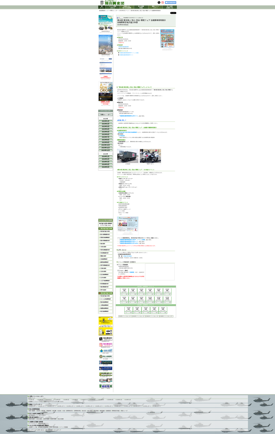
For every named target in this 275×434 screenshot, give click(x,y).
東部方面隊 (32, 419)
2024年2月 (105, 159)
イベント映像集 (64, 427)
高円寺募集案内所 (105, 265)
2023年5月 (105, 132)
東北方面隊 (61, 419)
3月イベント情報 (141, 294)
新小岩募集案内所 (105, 234)
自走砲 (59, 410)
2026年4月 (57, 399)
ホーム (101, 7)
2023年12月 (105, 150)
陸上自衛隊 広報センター (105, 376)
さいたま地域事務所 (105, 299)
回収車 (38, 410)
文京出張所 (103, 271)
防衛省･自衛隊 (106, 353)
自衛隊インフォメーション (36, 401)
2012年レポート (147, 406)
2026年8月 (92, 399)
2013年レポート (138, 406)
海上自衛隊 (105, 364)
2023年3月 (105, 126)
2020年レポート (81, 406)
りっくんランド (33, 423)
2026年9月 (101, 399)
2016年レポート (119, 406)
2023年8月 (105, 140)
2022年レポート (62, 406)
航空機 (54, 410)
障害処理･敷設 (116, 410)
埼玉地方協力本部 (105, 296)
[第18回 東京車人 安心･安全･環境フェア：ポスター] (167, 38)
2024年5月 (105, 167)
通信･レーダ (124, 410)
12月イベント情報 (167, 302)
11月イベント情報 (158, 302)
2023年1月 (105, 121)
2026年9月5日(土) (105, 32)
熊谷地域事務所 (104, 302)
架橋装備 (108, 410)
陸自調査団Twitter (105, 341)
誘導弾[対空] (69, 410)
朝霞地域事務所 (104, 308)
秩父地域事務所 (104, 311)
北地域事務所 (103, 259)
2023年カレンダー (124, 291)
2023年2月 (105, 124)
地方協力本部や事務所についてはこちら (105, 224)
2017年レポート (109, 406)
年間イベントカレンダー (36, 396)
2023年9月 (105, 142)
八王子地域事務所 (105, 280)
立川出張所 (103, 277)
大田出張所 (103, 246)
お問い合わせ (40, 430)
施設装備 (102, 410)
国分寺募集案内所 (105, 240)
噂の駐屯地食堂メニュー (36, 417)
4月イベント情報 (150, 294)
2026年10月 (110, 399)
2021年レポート (71, 406)
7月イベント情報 (124, 302)
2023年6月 (105, 134)
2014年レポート (128, 406)
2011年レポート (157, 406)
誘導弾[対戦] (77, 410)
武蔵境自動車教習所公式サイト (129, 116)
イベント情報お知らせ (112, 7)
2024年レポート (42, 406)
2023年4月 (105, 129)
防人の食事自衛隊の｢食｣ (169, 7)
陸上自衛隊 (105, 358)
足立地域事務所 (104, 274)
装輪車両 (49, 410)
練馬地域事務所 (104, 262)
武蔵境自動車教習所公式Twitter (129, 243)
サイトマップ (57, 430)
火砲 (64, 410)
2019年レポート (90, 406)
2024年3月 (105, 162)
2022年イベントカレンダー (139, 316)
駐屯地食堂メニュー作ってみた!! (37, 415)
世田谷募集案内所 (105, 249)
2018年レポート (100, 406)
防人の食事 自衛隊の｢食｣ (36, 413)
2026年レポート (33, 406)
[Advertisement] (146, 70)
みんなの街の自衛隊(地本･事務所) (39, 425)
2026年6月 (75, 399)
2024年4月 (105, 164)
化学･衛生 (89, 410)
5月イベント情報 (158, 294)
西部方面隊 (46, 419)
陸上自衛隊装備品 (141, 7)
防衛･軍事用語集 (54, 427)
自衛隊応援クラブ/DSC (106, 382)
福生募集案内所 (104, 286)
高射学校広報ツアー (43, 423)
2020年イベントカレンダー (166, 316)
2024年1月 (105, 156)
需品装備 (96, 410)
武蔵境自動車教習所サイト (126, 55)
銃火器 (84, 410)
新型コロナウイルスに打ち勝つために (54, 401)
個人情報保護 (49, 430)
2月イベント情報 (133, 294)
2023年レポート (52, 406)
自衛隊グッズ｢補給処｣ (105, 388)
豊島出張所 (103, 256)
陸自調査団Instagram (105, 347)
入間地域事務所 (104, 305)
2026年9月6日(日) (105, 55)
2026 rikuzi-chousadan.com (138, 432)
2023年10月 (105, 145)
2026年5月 (66, 399)
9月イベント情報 (141, 302)
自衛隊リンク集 (33, 427)
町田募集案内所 (104, 283)
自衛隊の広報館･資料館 (36, 422)
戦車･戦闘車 (32, 410)
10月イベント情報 (150, 302)
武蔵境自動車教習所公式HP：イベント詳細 (132, 239)
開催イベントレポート (155, 7)
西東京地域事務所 (105, 237)
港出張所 (102, 243)
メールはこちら (171, 2)
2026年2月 (40, 399)
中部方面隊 (39, 419)
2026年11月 (119, 399)
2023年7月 (105, 137)
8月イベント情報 (133, 302)
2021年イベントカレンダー (153, 316)
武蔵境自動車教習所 (123, 46)
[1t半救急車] (128, 156)
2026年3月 (49, 399)
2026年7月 (84, 399)
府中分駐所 (103, 290)
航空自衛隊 (105, 370)
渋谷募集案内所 (104, 253)
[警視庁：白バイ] (150, 156)
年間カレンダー (106, 114)
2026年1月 (31, 399)
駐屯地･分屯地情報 (43, 427)
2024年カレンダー (128, 309)
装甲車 (43, 410)
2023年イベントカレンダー (125, 316)
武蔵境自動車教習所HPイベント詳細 (129, 52)
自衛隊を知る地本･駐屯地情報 (127, 7)
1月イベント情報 (124, 294)
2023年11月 (106, 148)
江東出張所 (103, 268)
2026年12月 (128, 399)
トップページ (32, 430)
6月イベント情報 (167, 294)
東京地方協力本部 (105, 231)
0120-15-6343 (128, 256)
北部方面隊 (53, 419)
